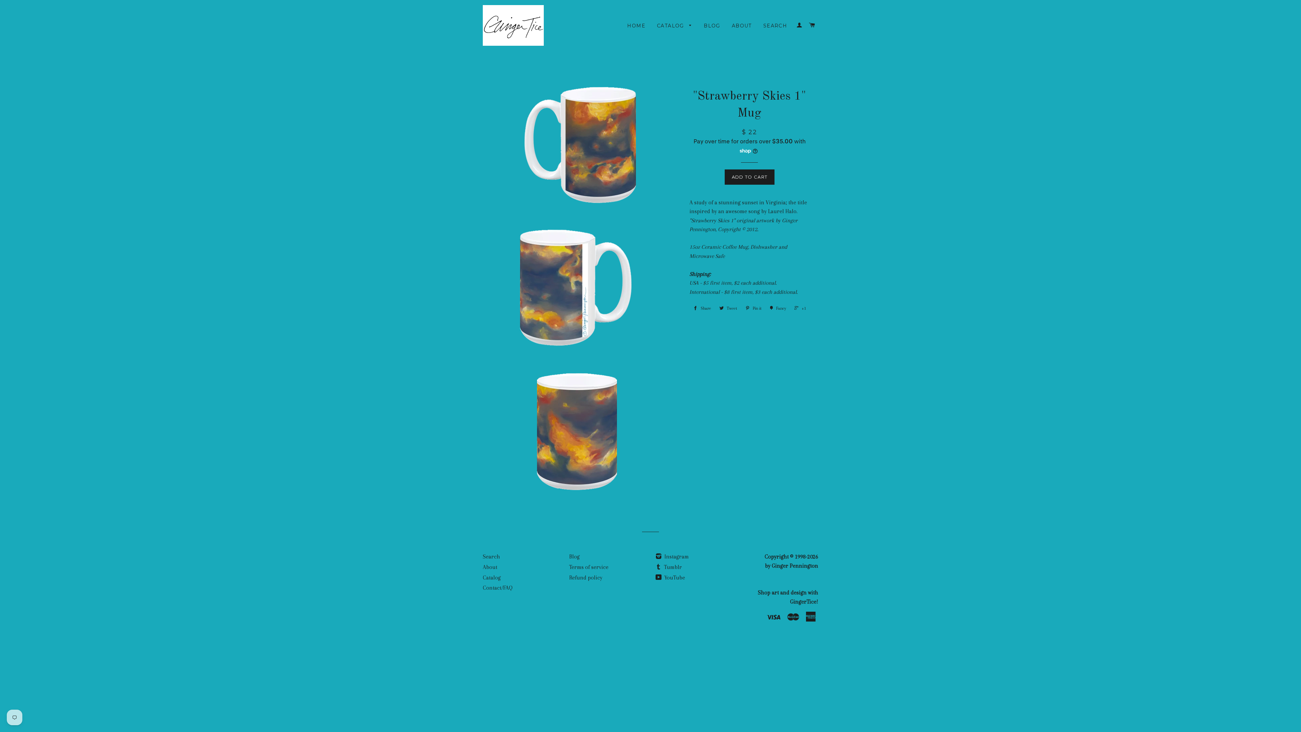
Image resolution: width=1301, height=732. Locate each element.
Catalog (671, 26)
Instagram (676, 556)
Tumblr (672, 567)
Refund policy (585, 577)
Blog (712, 26)
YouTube (674, 577)
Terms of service (588, 567)
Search (775, 26)
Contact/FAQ (498, 588)
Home (636, 26)
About (742, 26)
